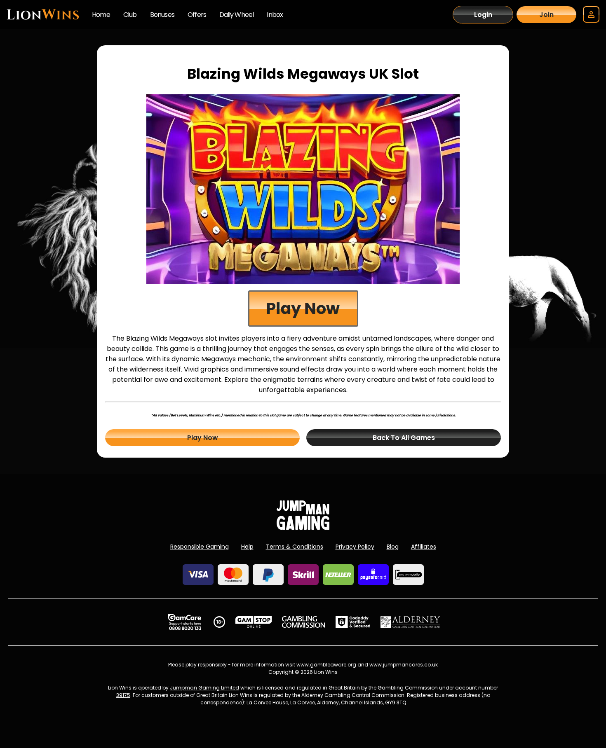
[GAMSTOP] (253, 622)
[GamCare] (184, 622)
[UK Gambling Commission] (303, 622)
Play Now (202, 437)
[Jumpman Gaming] (303, 527)
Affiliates (423, 546)
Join (546, 14)
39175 (123, 695)
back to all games (404, 437)
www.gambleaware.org (326, 664)
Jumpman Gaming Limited (204, 687)
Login (483, 14)
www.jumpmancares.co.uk (403, 664)
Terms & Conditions (294, 546)
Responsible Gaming (199, 546)
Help (247, 546)
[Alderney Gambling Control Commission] (410, 622)
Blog (393, 546)
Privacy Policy (355, 546)
